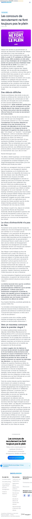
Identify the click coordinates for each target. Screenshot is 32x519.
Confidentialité (6, 479)
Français (27, 514)
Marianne (22, 272)
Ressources (26, 486)
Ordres (12, 514)
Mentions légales (5, 514)
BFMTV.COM (5, 139)
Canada (21, 370)
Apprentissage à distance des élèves (17, 508)
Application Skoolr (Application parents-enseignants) (16, 487)
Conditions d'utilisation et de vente (9, 513)
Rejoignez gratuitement (16, 457)
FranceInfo (4, 253)
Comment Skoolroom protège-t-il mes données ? (13, 465)
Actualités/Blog (6, 481)
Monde (14, 117)
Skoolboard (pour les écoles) (16, 494)
